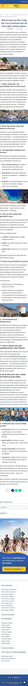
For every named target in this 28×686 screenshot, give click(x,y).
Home (1, 14)
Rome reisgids (5, 634)
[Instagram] (12, 677)
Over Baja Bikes (15, 683)
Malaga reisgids (5, 643)
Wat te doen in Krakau (7, 596)
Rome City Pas (5, 661)
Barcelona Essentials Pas (8, 658)
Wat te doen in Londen (7, 601)
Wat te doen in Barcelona (8, 592)
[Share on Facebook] (12, 490)
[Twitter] (10, 677)
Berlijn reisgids (5, 641)
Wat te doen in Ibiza (7, 603)
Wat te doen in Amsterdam (9, 589)
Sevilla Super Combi (7, 656)
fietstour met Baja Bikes (7, 385)
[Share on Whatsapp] (19, 490)
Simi (7, 14)
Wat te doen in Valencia (8, 607)
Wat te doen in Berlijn (7, 594)
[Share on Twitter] (16, 490)
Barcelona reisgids (6, 632)
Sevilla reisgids (5, 629)
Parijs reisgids (5, 636)
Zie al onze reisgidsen (7, 648)
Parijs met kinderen (6, 605)
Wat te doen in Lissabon (8, 598)
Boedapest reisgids (6, 623)
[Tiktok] (19, 677)
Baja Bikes (10, 28)
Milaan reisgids (5, 625)
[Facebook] (8, 677)
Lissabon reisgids (6, 639)
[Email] (17, 677)
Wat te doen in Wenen (7, 610)
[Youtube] (15, 677)
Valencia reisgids (6, 627)
